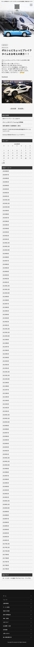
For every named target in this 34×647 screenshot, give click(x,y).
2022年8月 (6, 343)
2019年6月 (6, 479)
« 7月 (3, 163)
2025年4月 (6, 228)
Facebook (5, 77)
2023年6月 (6, 307)
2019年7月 (6, 476)
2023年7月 (6, 304)
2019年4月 (6, 486)
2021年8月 (6, 386)
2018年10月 (6, 508)
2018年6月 (6, 522)
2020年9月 (6, 425)
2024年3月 (6, 275)
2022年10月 (6, 336)
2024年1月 (6, 282)
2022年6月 (6, 350)
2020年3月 (6, 447)
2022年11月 (6, 332)
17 (4, 155)
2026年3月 (6, 189)
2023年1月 (6, 325)
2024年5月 (6, 268)
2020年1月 (6, 454)
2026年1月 (6, 196)
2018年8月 (6, 515)
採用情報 (5, 629)
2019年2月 (6, 493)
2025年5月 (6, 225)
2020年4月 (6, 443)
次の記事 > (21, 108)
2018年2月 (6, 536)
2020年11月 (6, 418)
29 (26, 158)
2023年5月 (6, 311)
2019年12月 (6, 458)
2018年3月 (6, 533)
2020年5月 (6, 440)
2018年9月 (6, 511)
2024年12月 (6, 243)
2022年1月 (6, 368)
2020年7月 (6, 433)
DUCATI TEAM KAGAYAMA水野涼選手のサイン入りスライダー (17, 130)
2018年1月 (6, 540)
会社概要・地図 (7, 626)
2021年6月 (6, 393)
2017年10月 (6, 551)
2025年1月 (6, 239)
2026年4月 (6, 185)
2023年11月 (6, 289)
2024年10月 (6, 250)
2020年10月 (6, 422)
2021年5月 (6, 397)
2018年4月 (6, 529)
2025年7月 (6, 218)
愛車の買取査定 (7, 614)
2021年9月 (6, 382)
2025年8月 (6, 214)
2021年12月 (6, 372)
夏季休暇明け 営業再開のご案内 (12, 126)
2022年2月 (6, 364)
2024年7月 (6, 261)
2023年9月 (6, 296)
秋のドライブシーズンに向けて (11, 118)
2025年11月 (6, 203)
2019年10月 (6, 465)
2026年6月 (6, 178)
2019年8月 (6, 472)
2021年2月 (6, 407)
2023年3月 (6, 318)
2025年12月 (6, 200)
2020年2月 (6, 450)
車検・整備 (6, 618)
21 (21, 155)
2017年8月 (6, 558)
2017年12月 (6, 544)
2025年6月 (6, 221)
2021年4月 (6, 400)
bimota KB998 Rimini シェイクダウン (14, 135)
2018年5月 (6, 526)
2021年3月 (6, 404)
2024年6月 (6, 264)
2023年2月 (6, 321)
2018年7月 (6, 519)
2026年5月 (6, 182)
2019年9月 (6, 468)
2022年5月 (6, 354)
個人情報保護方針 (7, 637)
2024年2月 (6, 278)
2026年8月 (6, 171)
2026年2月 (6, 192)
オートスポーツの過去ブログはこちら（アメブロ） (17, 578)
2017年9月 (6, 554)
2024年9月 (6, 253)
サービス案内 (6, 607)
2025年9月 (6, 210)
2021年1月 (6, 411)
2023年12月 (6, 286)
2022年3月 (6, 361)
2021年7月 (6, 390)
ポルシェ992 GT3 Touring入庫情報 (13, 122)
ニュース (5, 599)
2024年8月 (6, 257)
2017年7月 (6, 562)
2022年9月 (6, 339)
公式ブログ (7, 22)
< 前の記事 (13, 108)
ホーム (3, 22)
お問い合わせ (6, 633)
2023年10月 (6, 293)
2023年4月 (6, 314)
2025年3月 (6, 232)
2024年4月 (6, 271)
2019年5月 (6, 483)
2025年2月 (6, 235)
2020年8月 (6, 429)
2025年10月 (6, 207)
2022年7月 (6, 347)
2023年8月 (6, 300)
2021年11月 (6, 375)
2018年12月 (6, 501)
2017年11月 (6, 547)
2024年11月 (6, 246)
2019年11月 (6, 461)
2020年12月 (6, 415)
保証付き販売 (6, 611)
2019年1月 (6, 497)
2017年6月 (6, 565)
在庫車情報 (6, 603)
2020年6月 (6, 436)
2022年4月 (6, 357)
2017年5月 (6, 569)
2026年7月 (6, 175)
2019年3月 (6, 490)
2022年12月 (6, 329)
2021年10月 (6, 379)
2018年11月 (6, 504)
